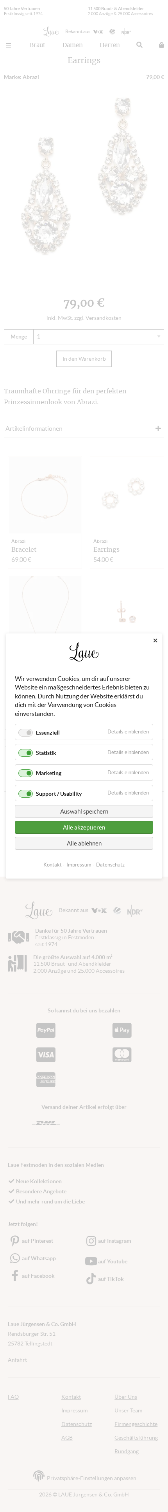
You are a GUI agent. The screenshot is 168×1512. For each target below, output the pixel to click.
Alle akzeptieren (84, 827)
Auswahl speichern (84, 811)
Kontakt (52, 865)
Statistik (46, 753)
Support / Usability (59, 794)
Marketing (48, 773)
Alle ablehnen (84, 843)
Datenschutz (110, 865)
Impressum (78, 865)
